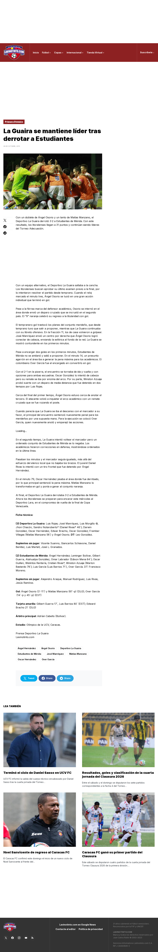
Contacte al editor (66, 929)
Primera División (14, 122)
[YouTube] (25, 938)
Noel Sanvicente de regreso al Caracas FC (36, 852)
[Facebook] (12, 938)
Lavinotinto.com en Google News (77, 924)
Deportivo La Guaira (70, 648)
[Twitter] (5, 938)
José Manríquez (55, 654)
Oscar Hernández (27, 659)
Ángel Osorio (48, 648)
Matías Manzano (78, 654)
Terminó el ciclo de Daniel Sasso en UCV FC (37, 773)
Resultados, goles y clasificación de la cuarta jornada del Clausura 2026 (118, 774)
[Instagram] (19, 938)
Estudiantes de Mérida (29, 654)
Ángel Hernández (27, 648)
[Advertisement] (79, 21)
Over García (48, 659)
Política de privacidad (91, 929)
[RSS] (32, 938)
